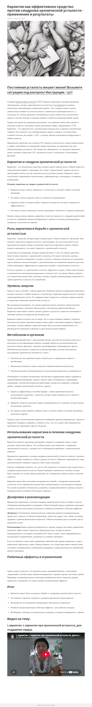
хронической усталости (26, 102)
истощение (59, 105)
